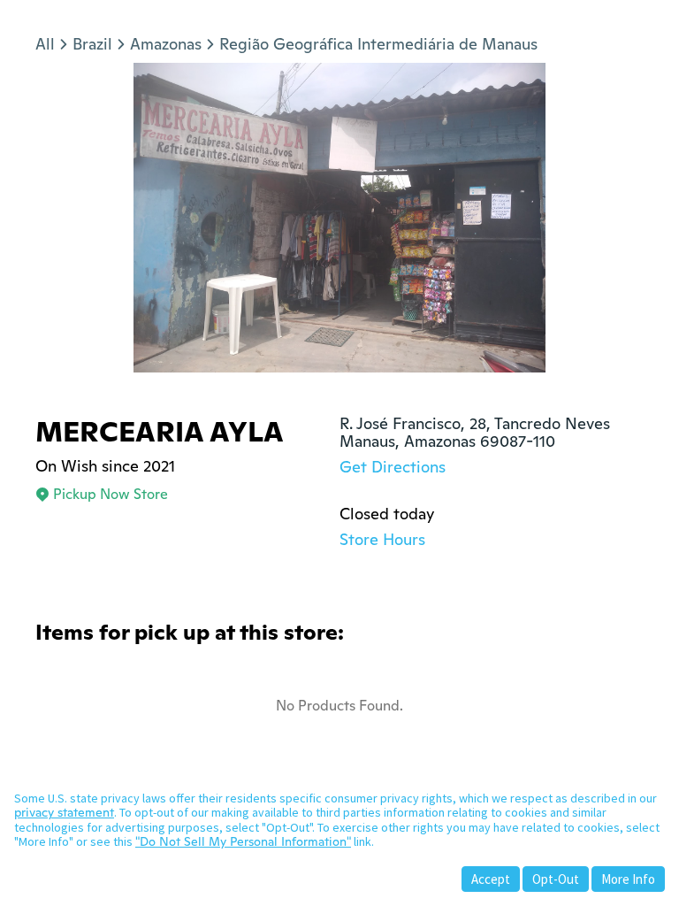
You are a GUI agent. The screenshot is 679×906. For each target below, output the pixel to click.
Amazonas (166, 44)
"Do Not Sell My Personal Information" (243, 841)
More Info (628, 879)
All (45, 44)
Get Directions (393, 467)
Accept (490, 879)
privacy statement (64, 812)
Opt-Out (555, 879)
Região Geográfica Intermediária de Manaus (378, 44)
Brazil (92, 44)
